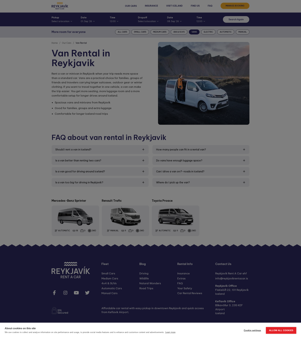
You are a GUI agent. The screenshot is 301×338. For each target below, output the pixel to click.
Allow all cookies (281, 330)
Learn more (170, 332)
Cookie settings (252, 330)
